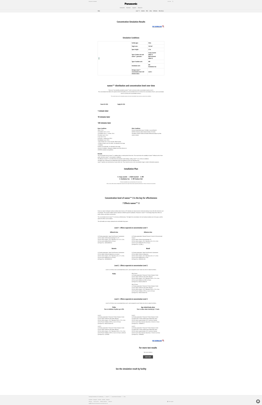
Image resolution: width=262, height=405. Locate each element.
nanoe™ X (107, 396)
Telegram (108, 399)
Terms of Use (96, 401)
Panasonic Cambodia (93, 1)
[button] (258, 401)
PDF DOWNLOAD (157, 27)
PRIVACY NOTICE (103, 401)
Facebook (90, 399)
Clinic (124, 396)
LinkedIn (103, 399)
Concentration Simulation (116, 396)
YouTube (99, 399)
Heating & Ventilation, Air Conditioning (96, 396)
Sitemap (90, 401)
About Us (110, 401)
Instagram (95, 399)
